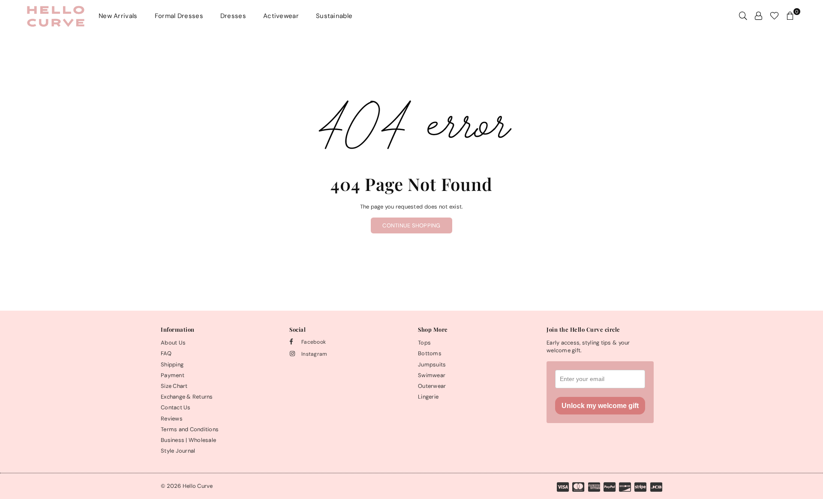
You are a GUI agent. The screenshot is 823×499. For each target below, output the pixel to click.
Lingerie (428, 396)
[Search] (743, 15)
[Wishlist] (774, 15)
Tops (424, 342)
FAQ (166, 353)
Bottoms (430, 353)
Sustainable (334, 16)
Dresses (233, 16)
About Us (173, 342)
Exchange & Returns (187, 396)
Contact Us (176, 407)
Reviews (172, 418)
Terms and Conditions (190, 429)
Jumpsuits (432, 364)
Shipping (172, 364)
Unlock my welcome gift (600, 405)
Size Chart (174, 386)
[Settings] (758, 15)
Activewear (281, 16)
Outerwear (432, 386)
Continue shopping (411, 225)
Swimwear (431, 375)
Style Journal (178, 450)
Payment (172, 375)
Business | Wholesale (188, 440)
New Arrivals (118, 16)
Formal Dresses (179, 16)
